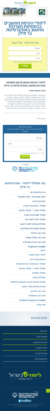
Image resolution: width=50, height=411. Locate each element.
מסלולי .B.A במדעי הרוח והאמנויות (31, 263)
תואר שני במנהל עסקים (36, 237)
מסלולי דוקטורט (39, 273)
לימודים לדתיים (39, 201)
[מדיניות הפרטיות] (48, 391)
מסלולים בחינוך (39, 277)
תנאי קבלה (41, 304)
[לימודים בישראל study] (25, 3)
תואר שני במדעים (38, 291)
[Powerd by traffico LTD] (25, 401)
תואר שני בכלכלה (38, 233)
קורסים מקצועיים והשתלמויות (33, 228)
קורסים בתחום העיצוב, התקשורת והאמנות (28, 282)
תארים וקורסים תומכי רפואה (34, 286)
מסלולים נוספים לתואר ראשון (33, 224)
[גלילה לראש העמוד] (48, 404)
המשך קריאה (41, 118)
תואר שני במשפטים (37, 295)
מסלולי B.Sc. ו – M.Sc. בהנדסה (32, 210)
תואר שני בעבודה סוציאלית (34, 242)
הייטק (43, 250)
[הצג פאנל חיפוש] (3, 3)
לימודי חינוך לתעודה (37, 254)
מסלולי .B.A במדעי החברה (34, 205)
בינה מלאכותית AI (38, 192)
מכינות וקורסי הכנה (37, 259)
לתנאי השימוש (28, 62)
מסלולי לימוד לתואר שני (35, 219)
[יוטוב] (27, 382)
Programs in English (37, 246)
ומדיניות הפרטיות (18, 62)
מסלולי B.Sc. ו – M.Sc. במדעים (32, 268)
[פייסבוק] (24, 382)
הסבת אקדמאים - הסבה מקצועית (32, 196)
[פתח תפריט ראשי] (46, 3)
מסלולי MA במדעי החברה (35, 215)
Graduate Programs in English (32, 300)
